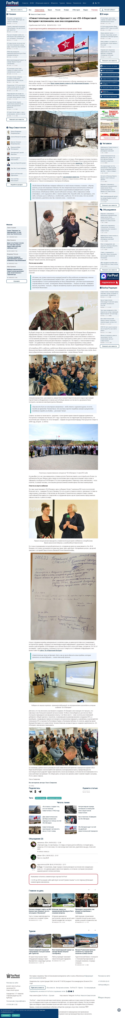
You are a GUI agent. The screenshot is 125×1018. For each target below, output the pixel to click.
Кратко (80, 988)
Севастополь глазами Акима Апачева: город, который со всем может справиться (109, 293)
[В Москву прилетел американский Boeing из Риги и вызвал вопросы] (63, 894)
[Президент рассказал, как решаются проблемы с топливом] (86, 894)
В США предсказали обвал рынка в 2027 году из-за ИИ (109, 27)
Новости (25, 3)
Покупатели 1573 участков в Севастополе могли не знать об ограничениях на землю (16, 87)
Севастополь (39, 10)
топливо (47, 905)
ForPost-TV (73, 988)
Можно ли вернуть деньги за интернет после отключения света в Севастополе (109, 338)
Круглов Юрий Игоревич (18, 163)
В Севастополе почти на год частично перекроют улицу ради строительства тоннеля (16, 45)
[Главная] (12, 2)
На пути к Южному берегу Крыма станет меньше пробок (109, 177)
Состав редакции (89, 988)
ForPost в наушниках (110, 96)
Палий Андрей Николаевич (15, 158)
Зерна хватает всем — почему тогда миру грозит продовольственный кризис (109, 34)
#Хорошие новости (42, 3)
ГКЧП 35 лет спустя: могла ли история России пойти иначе (109, 328)
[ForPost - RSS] (67, 991)
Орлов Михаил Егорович (18, 137)
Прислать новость (17, 10)
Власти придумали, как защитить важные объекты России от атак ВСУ (109, 245)
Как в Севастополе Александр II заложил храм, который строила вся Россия (109, 302)
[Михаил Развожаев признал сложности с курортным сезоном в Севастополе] (86, 935)
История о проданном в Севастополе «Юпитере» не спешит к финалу (15, 19)
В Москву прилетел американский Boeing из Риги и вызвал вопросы (62, 911)
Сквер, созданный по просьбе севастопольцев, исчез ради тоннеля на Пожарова (109, 255)
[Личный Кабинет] (93, 3)
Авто (84, 3)
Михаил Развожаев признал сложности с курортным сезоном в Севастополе (85, 951)
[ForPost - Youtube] (71, 991)
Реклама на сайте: (104, 976)
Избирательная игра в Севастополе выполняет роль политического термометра (15, 272)
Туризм (62, 3)
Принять (15, 1015)
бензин (94, 905)
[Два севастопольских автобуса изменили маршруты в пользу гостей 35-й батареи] (35, 816)
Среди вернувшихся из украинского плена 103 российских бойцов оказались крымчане (108, 158)
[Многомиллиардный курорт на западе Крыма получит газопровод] (63, 935)
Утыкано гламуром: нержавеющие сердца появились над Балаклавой (16, 258)
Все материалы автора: (43, 783)
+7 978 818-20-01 (103, 981)
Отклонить (6, 1015)
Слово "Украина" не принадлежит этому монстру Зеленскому (14, 232)
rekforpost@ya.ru (103, 985)
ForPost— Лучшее (48, 995)
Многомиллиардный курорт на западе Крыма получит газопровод (63, 951)
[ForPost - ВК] (69, 991)
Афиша (68, 3)
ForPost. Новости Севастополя (85, 995)
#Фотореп (76, 10)
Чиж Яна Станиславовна (18, 168)
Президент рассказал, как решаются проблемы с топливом (84, 911)
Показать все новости (16, 119)
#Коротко (54, 3)
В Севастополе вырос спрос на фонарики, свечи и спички (16, 113)
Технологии (77, 3)
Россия (58, 10)
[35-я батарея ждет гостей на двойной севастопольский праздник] (71, 826)
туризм (47, 946)
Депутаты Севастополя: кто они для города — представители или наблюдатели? (15, 245)
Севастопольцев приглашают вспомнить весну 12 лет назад (51, 829)
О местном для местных (110, 74)
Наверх (119, 1010)
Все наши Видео (108, 70)
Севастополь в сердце (110, 79)
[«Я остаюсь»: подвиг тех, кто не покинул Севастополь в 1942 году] (35, 806)
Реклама (95, 10)
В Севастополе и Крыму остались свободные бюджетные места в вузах (15, 78)
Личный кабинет (109, 10)
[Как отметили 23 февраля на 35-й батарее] (71, 816)
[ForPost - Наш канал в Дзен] (74, 991)
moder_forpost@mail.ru (18, 1001)
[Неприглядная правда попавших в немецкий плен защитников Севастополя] (71, 806)
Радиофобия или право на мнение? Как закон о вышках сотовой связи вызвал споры (16, 95)
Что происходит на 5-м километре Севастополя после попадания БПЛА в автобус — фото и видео (108, 168)
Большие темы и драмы (110, 87)
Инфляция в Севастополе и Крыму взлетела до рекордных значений (109, 149)
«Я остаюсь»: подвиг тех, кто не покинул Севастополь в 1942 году (51, 809)
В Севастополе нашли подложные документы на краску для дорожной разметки (15, 104)
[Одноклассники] (35, 791)
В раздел (17, 281)
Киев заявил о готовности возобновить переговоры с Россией (109, 43)
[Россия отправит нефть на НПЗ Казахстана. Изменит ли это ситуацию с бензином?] (40, 894)
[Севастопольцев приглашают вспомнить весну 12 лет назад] (35, 826)
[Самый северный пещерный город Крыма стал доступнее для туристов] (40, 935)
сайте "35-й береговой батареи (51, 650)
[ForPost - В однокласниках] (73, 991)
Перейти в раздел (17, 184)
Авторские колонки (62, 988)
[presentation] (89, 889)
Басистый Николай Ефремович (17, 174)
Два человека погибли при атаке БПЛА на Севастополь (109, 263)
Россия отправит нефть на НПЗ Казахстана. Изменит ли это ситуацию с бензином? (40, 911)
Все (30, 10)
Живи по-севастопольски (108, 92)
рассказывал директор (71, 177)
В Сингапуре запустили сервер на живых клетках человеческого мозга (15, 70)
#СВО (32, 3)
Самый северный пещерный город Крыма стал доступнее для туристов (39, 951)
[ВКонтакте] (31, 791)
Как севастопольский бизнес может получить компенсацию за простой (109, 320)
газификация (69, 946)
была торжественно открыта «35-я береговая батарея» (70, 83)
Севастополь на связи (110, 66)
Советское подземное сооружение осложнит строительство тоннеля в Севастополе (108, 228)
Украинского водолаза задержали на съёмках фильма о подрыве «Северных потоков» (108, 52)
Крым (50, 10)
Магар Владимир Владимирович (16, 132)
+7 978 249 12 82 (11, 1004)
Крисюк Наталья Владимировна (16, 143)
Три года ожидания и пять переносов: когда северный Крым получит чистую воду (109, 311)
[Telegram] (40, 791)
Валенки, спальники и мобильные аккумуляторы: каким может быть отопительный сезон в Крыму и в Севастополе (109, 188)
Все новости (51, 988)
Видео (86, 10)
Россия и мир (69, 905)
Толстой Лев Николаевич (15, 179)
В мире (66, 10)
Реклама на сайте (12, 983)
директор (79, 163)
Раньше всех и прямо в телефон (109, 83)
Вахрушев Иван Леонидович (15, 148)
